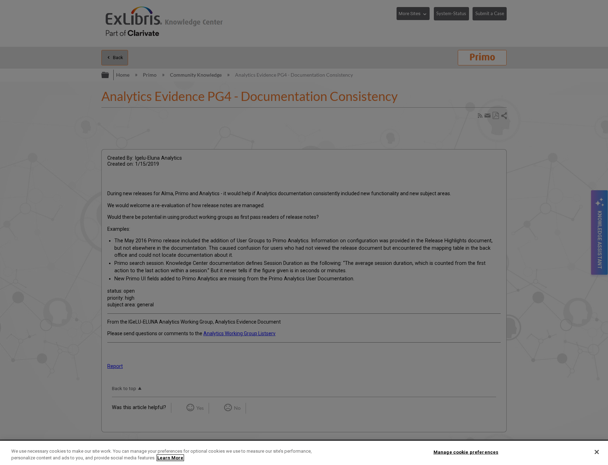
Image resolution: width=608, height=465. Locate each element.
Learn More (170, 457)
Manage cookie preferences (465, 452)
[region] (304, 453)
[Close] (596, 452)
